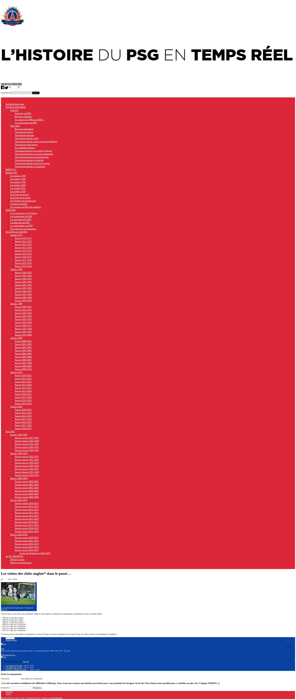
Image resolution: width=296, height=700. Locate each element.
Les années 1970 (18, 175)
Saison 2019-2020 (23, 403)
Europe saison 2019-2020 (27, 531)
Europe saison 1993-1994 (27, 459)
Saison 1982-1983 (23, 278)
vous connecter (15, 679)
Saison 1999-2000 (23, 334)
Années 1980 (16, 269)
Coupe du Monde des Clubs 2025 (34, 553)
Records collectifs (23, 116)
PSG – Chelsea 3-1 (33, 626)
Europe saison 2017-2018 (27, 525)
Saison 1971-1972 (23, 241)
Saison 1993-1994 (23, 316)
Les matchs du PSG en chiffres (29, 119)
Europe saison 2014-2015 (27, 515)
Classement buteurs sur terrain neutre (32, 163)
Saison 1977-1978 (23, 259)
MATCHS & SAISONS (16, 231)
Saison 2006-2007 (23, 359)
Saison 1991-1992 (23, 309)
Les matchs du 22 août (14, 668)
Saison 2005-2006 (23, 356)
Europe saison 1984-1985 (27, 443)
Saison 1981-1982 (23, 275)
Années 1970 (16, 234)
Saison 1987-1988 (23, 294)
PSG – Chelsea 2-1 (33, 628)
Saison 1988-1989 (23, 297)
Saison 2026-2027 (23, 428)
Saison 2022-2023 (23, 415)
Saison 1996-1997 (23, 325)
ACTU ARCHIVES (14, 556)
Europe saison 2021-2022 (27, 540)
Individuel (15, 125)
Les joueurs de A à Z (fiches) (23, 213)
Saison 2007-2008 (23, 362)
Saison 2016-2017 (23, 394)
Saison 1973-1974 (23, 247)
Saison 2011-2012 (23, 378)
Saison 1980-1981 (23, 272)
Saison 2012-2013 (23, 381)
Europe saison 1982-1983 (27, 437)
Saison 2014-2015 (23, 387)
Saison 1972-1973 (23, 244)
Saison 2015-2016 (23, 390)
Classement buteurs (24, 132)
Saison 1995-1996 (23, 322)
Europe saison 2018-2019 (27, 528)
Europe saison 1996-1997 (27, 468)
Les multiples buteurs (25, 147)
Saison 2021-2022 (23, 412)
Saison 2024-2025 (23, 422)
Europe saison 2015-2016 (27, 518)
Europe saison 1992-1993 (27, 456)
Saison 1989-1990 (23, 300)
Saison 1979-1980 (23, 266)
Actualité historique (15, 103)
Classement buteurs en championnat (32, 157)
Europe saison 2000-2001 (27, 481)
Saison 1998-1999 (23, 331)
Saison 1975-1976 (23, 253)
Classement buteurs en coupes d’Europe (33, 150)
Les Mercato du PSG (20, 222)
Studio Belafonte (56, 698)
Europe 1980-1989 (19, 434)
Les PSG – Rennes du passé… (17, 670)
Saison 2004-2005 (23, 353)
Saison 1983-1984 (23, 281)
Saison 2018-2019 (23, 400)
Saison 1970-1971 (23, 238)
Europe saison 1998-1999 (27, 475)
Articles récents (11, 640)
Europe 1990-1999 (19, 453)
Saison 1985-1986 (23, 288)
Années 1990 (16, 303)
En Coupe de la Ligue (20, 197)
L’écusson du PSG (18, 203)
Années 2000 (16, 337)
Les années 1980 (18, 178)
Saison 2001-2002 (23, 344)
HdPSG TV (11, 169)
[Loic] (3, 644)
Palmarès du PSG (23, 113)
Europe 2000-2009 (19, 478)
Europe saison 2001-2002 (27, 484)
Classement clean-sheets (26, 144)
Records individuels (24, 128)
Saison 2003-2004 (23, 350)
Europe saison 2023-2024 (27, 546)
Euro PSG (10, 431)
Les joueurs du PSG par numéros (25, 206)
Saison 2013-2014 (23, 384)
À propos (10, 638)
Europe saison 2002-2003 (27, 487)
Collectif (14, 110)
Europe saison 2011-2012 (27, 506)
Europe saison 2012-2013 (27, 509)
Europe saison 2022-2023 (27, 543)
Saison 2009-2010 (23, 369)
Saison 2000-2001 (23, 341)
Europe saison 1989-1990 (27, 450)
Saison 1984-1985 (23, 284)
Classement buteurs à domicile (29, 160)
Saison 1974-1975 (23, 250)
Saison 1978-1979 (23, 263)
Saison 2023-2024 (23, 419)
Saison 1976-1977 (23, 256)
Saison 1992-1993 (23, 312)
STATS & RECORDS (16, 107)
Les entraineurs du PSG (21, 216)
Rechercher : (5, 688)
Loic (5, 579)
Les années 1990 (18, 181)
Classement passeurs (24, 135)
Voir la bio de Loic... (8, 655)
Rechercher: (5, 93)
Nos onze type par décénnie (23, 228)
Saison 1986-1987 (23, 291)
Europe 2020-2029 (19, 534)
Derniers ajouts (17, 559)
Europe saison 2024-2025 (27, 550)
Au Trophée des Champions (23, 200)
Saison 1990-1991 (23, 306)
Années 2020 (16, 406)
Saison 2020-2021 (23, 409)
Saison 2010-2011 (23, 375)
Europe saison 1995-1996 (27, 465)
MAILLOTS (11, 172)
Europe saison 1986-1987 (27, 447)
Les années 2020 (18, 191)
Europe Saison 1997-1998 (27, 472)
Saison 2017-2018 (23, 397)
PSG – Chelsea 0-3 (33, 624)
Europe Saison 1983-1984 (27, 440)
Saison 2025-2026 (23, 425)
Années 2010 (16, 372)
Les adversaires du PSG (26, 122)
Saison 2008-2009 (23, 366)
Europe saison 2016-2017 (27, 521)
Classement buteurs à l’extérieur (30, 166)
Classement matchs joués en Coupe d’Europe (36, 141)
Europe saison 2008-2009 (27, 497)
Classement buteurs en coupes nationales (34, 153)
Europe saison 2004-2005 (27, 490)
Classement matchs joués (27, 138)
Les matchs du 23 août (14, 666)
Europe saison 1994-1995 (27, 462)
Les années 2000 (18, 185)
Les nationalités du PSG (21, 225)
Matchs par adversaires (21, 562)
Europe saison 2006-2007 (27, 493)
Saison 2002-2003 (23, 347)
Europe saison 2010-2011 (27, 503)
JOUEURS (10, 210)
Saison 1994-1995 (23, 319)
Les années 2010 (18, 188)
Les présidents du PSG (20, 219)
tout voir (26, 662)
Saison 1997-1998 (23, 328)
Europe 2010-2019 (19, 500)
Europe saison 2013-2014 (27, 512)
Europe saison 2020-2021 (27, 537)
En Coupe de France (19, 194)
